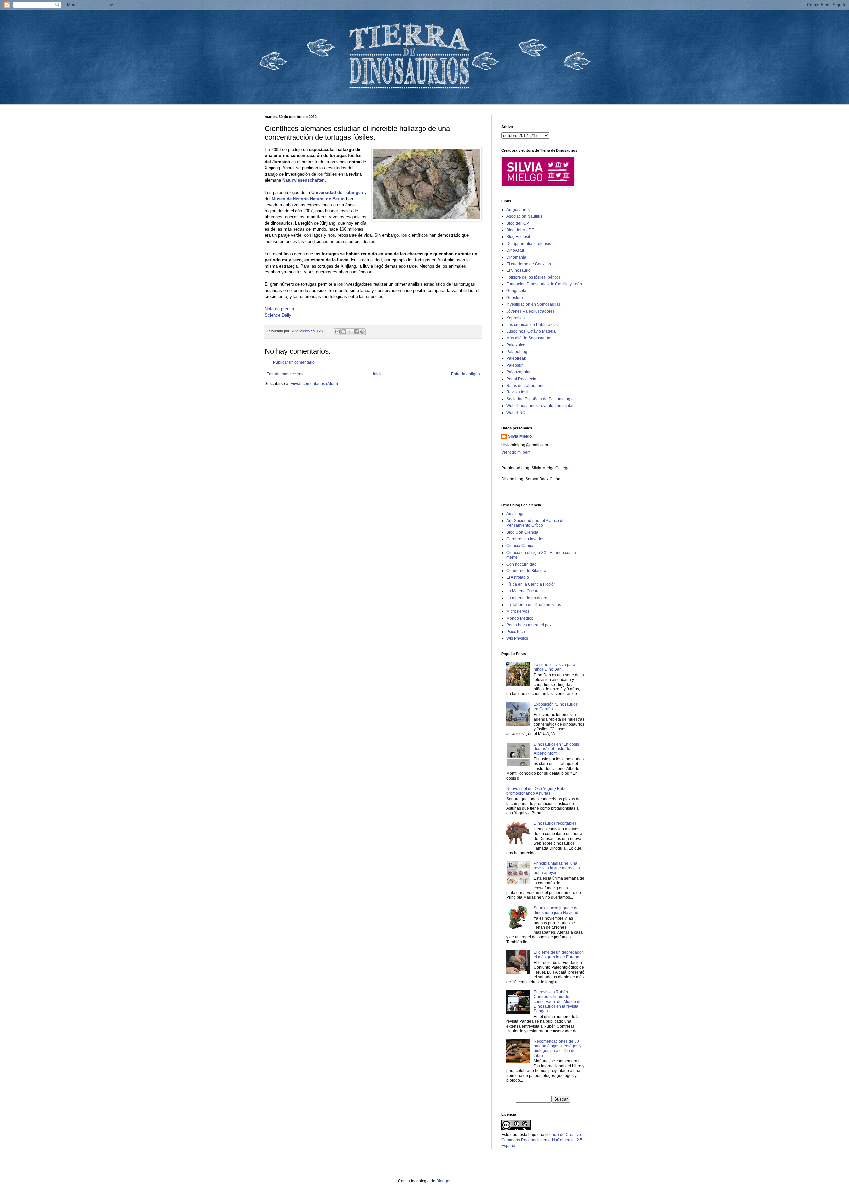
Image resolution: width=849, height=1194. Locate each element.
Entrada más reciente (285, 374)
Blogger (443, 1181)
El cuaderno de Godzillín (528, 264)
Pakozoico (515, 345)
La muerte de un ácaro (526, 598)
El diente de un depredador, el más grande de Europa (559, 954)
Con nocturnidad (521, 564)
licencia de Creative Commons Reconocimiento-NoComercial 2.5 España (541, 1140)
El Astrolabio (517, 577)
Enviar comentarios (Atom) (314, 383)
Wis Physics (517, 638)
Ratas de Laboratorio (525, 385)
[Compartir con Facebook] (356, 331)
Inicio (378, 374)
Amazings (515, 513)
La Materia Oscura (523, 591)
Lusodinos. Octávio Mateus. (531, 331)
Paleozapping (519, 372)
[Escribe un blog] (343, 331)
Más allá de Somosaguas (529, 338)
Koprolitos (515, 318)
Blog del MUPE (520, 230)
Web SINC (515, 412)
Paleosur (514, 365)
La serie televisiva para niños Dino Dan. (554, 667)
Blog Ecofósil (518, 236)
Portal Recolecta (521, 379)
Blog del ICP (517, 223)
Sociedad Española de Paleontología (540, 399)
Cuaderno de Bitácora (526, 570)
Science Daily (278, 315)
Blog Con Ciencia (522, 532)
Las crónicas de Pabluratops (532, 324)
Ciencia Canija (519, 545)
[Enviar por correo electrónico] (337, 331)
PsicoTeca (515, 631)
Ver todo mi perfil (516, 452)
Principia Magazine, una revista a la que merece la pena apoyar (557, 868)
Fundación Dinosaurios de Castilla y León (544, 284)
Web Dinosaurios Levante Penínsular (540, 405)
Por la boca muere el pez (529, 625)
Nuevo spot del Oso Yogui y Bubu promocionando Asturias (536, 791)
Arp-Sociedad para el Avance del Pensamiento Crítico (536, 523)
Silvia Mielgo (520, 436)
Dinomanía (516, 257)
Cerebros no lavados (525, 539)
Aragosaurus (518, 210)
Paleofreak (516, 358)
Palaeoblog (516, 351)
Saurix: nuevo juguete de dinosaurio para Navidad (556, 910)
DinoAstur (515, 250)
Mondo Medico (519, 618)
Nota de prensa (279, 308)
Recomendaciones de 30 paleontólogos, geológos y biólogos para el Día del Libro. (557, 1048)
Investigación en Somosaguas (533, 304)
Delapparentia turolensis (528, 243)
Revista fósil (517, 392)
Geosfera (514, 297)
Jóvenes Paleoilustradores (530, 311)
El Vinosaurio (518, 270)
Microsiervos (517, 611)
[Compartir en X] (350, 331)
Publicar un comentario (294, 362)
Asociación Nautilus (524, 216)
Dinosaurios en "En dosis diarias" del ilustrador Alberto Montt (556, 749)
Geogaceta (516, 290)
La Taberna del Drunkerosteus (533, 604)
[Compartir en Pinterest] (362, 331)
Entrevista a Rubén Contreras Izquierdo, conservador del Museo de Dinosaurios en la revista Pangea (558, 1002)
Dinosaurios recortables (555, 823)
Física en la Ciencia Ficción (531, 584)
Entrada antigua (465, 374)
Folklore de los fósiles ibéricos (533, 277)
